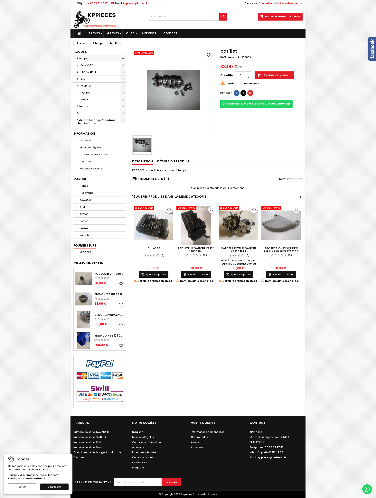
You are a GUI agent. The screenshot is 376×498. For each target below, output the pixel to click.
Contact (170, 33)
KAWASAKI (87, 65)
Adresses (197, 447)
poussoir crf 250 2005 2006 (109, 273)
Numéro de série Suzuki (88, 447)
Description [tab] (142, 161)
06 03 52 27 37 (99, 3)
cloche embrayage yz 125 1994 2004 (109, 314)
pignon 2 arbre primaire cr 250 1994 (109, 294)
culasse (153, 248)
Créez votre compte (289, 3)
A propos (149, 33)
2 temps (94, 33)
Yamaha (84, 235)
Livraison (85, 140)
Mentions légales (90, 147)
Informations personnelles (207, 432)
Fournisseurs (84, 245)
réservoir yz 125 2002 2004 (109, 335)
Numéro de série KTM (87, 442)
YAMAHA (85, 86)
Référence (227, 57)
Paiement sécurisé (91, 168)
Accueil (80, 52)
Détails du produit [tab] (173, 161)
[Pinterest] (250, 93)
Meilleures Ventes (88, 262)
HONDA (85, 93)
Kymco (84, 214)
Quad (130, 33)
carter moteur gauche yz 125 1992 (238, 249)
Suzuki (83, 228)
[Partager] (237, 93)
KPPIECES (85, 252)
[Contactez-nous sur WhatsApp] (367, 489)
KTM (83, 79)
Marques (81, 179)
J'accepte (54, 487)
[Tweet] (243, 93)
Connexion (265, 3)
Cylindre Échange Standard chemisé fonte (96, 121)
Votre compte (203, 423)
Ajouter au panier (274, 75)
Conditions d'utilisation (93, 154)
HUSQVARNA (88, 72)
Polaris (83, 221)
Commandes (199, 437)
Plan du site (139, 462)
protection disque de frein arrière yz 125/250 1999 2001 (281, 251)
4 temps (113, 33)
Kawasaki (85, 200)
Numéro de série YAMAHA (89, 437)
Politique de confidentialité (26, 478)
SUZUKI (84, 99)
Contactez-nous (142, 457)
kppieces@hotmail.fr (136, 3)
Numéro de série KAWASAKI (91, 432)
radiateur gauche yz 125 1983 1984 (196, 249)
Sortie (22, 487)
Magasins (138, 467)
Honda (83, 186)
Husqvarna (86, 193)
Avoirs (195, 442)
